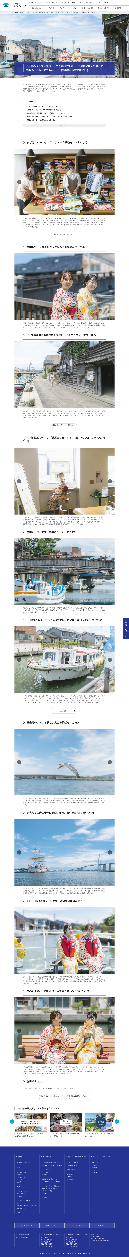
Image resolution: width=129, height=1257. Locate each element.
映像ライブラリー (52, 1225)
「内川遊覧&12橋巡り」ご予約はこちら (76, 1097)
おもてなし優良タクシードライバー (27, 1205)
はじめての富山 (36, 8)
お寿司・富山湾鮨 (87, 8)
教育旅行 (44, 1174)
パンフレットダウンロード (77, 1225)
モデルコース (21, 1177)
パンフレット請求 (47, 1191)
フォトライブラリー (27, 1225)
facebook (69, 1174)
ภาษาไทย (94, 1172)
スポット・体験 (21, 1172)
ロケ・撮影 (45, 1172)
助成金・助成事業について (49, 1179)
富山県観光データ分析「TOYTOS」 (52, 1165)
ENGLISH (95, 1162)
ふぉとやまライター (104, 8)
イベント (19, 1179)
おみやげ (19, 1174)
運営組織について (72, 1165)
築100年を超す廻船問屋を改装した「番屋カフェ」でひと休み (46, 113)
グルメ (19, 1169)
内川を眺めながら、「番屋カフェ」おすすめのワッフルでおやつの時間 (49, 116)
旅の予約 (19, 1182)
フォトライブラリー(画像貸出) (50, 1186)
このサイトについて (72, 1162)
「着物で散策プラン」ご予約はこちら (48, 1097)
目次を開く (63, 125)
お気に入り (20, 1212)
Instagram (70, 1179)
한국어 (94, 1170)
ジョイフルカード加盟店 (24, 1200)
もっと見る (62, 711)
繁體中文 (94, 1165)
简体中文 (94, 1167)
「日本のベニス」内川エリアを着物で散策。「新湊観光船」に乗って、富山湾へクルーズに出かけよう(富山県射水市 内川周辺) (60, 12)
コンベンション (46, 1169)
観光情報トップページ (23, 1162)
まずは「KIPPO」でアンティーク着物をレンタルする (44, 106)
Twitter (69, 1176)
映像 (18, 1187)
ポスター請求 (46, 1193)
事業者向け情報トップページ (50, 1162)
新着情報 (118, 8)
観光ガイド (74, 8)
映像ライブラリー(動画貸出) (50, 1188)
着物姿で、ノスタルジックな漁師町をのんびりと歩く (44, 110)
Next (110, 182)
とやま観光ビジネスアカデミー (51, 1181)
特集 (21, 12)
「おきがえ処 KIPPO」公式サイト (62, 235)
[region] (79, 3)
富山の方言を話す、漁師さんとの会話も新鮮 (41, 120)
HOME (16, 12)
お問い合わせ (71, 1169)
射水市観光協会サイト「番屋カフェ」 (62, 426)
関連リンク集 (21, 1208)
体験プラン (62, 8)
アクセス (19, 1184)
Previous (19, 182)
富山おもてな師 (21, 1194)
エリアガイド (50, 8)
